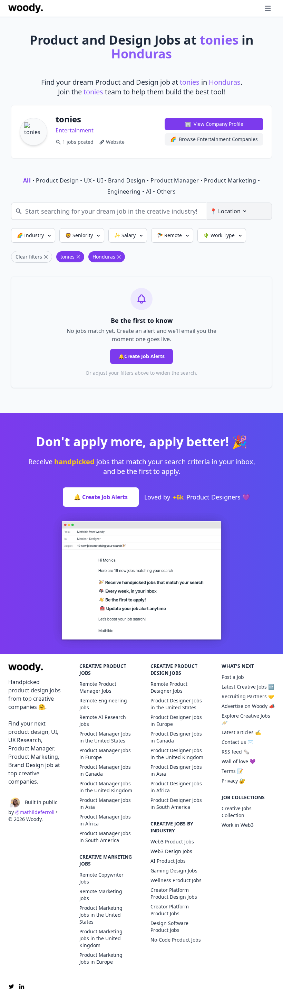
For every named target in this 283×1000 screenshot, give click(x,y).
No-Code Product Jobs (175, 939)
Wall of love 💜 (238, 761)
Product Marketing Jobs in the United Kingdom (101, 938)
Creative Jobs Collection (237, 812)
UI (100, 180)
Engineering (123, 191)
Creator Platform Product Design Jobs (173, 893)
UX (87, 180)
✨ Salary (125, 235)
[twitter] (11, 986)
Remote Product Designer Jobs (168, 687)
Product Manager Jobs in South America (105, 836)
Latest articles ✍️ (241, 732)
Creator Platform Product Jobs (169, 910)
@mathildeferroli (35, 812)
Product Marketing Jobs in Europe (101, 958)
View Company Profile (214, 124)
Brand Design (126, 180)
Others (166, 191)
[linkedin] (22, 986)
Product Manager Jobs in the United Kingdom (105, 787)
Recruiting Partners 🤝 (248, 696)
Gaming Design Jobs (173, 870)
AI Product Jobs (168, 861)
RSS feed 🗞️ (235, 751)
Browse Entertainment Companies (214, 139)
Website (115, 142)
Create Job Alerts (141, 356)
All (27, 180)
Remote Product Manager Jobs (97, 687)
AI (149, 191)
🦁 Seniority (79, 235)
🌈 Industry (31, 235)
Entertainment (75, 130)
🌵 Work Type (219, 235)
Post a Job (233, 677)
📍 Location (225, 211)
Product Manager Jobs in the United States (105, 737)
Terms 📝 (232, 771)
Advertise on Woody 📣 (248, 706)
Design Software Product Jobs (169, 926)
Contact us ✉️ (237, 742)
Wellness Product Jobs (176, 880)
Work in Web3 (238, 825)
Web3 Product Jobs (172, 841)
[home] (25, 8)
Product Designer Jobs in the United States (176, 704)
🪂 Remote (170, 235)
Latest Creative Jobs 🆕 (248, 686)
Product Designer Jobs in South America (176, 803)
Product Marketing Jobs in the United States (101, 915)
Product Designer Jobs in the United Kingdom (176, 753)
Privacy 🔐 (233, 780)
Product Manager (174, 180)
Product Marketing (230, 180)
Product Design (57, 180)
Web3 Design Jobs (171, 851)
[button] (254, 8)
